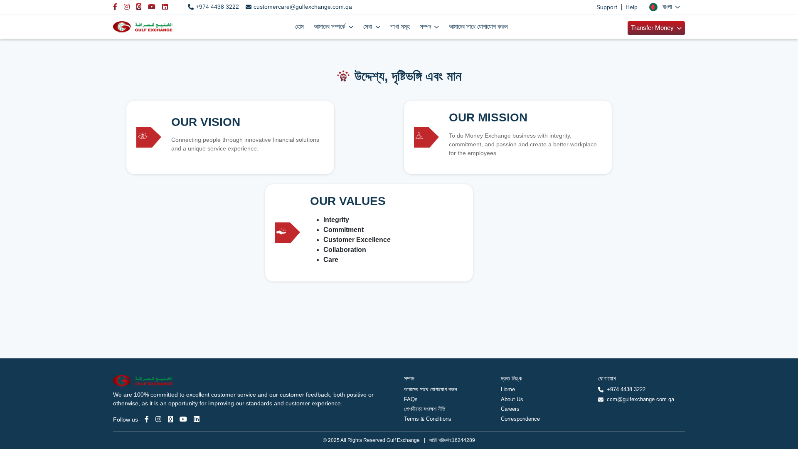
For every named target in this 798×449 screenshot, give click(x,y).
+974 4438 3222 (217, 6)
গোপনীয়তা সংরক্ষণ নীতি (424, 409)
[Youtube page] (183, 419)
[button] (664, 7)
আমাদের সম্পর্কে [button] (330, 26)
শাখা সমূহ (400, 26)
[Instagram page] (158, 419)
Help (632, 7)
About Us (512, 399)
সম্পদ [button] (426, 26)
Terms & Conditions (427, 419)
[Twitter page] (170, 419)
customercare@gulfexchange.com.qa (303, 6)
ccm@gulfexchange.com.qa (640, 399)
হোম (299, 26)
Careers (510, 409)
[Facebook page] (147, 419)
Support (606, 7)
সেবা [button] (368, 26)
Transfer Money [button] (653, 27)
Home (508, 389)
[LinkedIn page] (197, 419)
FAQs (411, 399)
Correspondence (520, 419)
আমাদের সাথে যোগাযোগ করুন (478, 26)
